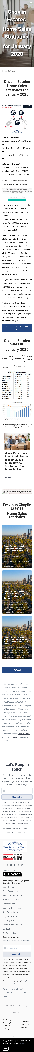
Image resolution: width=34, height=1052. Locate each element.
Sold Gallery (8, 929)
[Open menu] (31, 2)
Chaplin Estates (24, 733)
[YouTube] (14, 865)
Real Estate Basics (10, 912)
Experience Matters (11, 899)
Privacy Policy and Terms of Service (17, 823)
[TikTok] (22, 865)
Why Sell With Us (10, 916)
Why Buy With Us (10, 920)
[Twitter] (7, 865)
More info (22, 1043)
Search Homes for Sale (12, 895)
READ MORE (7, 478)
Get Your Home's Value (12, 924)
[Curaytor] (12, 876)
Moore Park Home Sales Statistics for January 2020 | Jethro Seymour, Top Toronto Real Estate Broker (16, 461)
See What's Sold (10, 933)
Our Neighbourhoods (12, 908)
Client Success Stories (12, 891)
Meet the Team (9, 887)
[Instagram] (18, 865)
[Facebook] (3, 865)
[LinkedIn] (11, 865)
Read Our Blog (9, 903)
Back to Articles (9, 71)
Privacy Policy (17, 1013)
